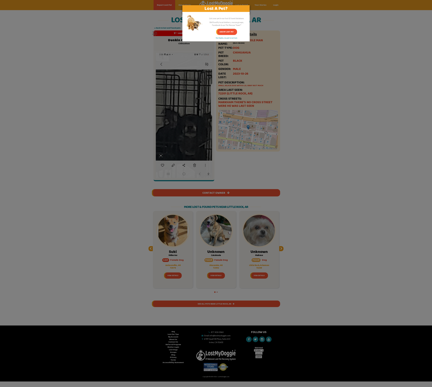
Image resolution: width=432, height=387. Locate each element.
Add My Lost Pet (227, 32)
